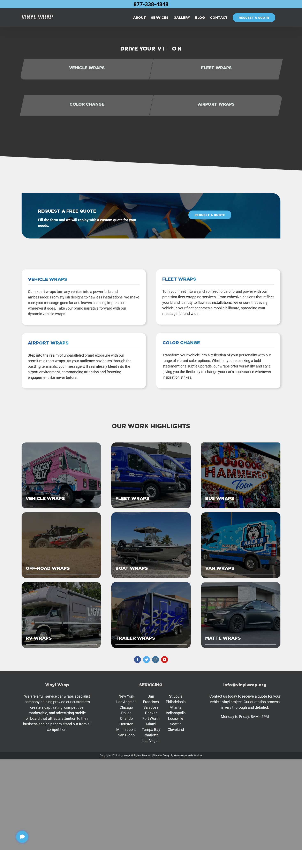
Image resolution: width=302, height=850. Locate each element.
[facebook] (137, 659)
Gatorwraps (180, 755)
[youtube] (164, 659)
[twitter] (146, 659)
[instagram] (155, 659)
